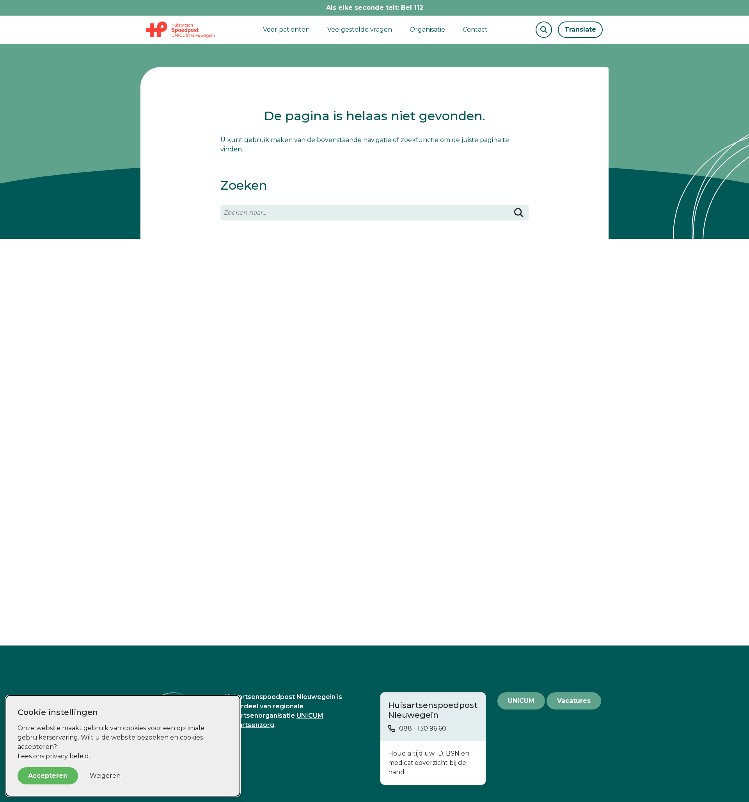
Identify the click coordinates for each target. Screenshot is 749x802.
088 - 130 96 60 (422, 728)
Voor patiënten (286, 29)
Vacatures (574, 700)
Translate (580, 29)
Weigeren (105, 775)
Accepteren (47, 775)
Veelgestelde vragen (359, 29)
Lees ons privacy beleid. (54, 756)
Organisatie (427, 29)
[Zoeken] (519, 213)
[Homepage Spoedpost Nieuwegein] (180, 29)
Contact (475, 29)
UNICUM (521, 700)
